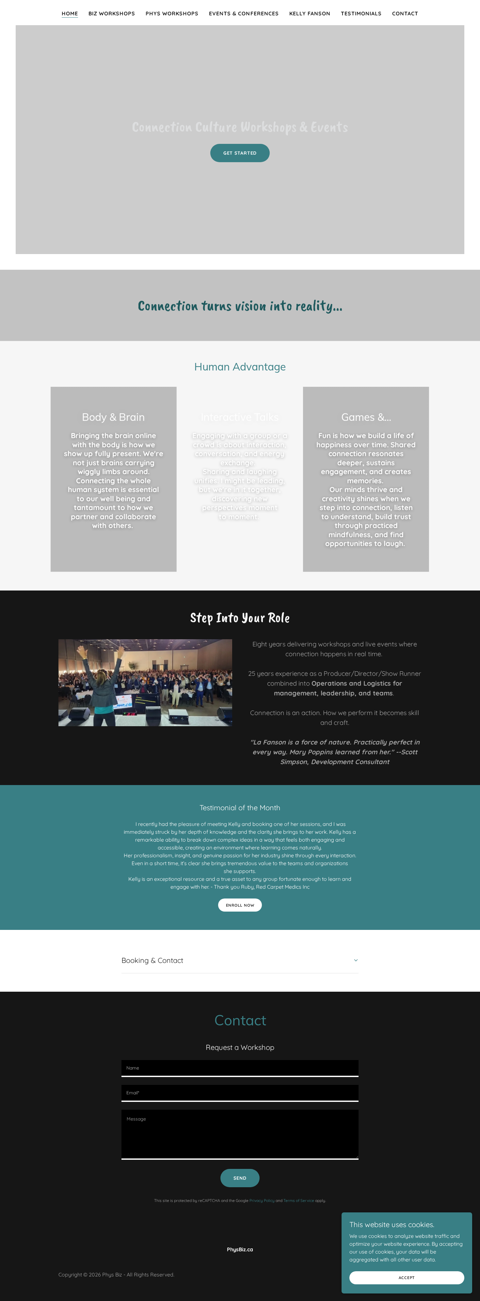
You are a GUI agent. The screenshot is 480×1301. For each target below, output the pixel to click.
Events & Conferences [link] (244, 13)
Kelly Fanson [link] (309, 13)
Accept (407, 1277)
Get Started (240, 153)
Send (240, 1178)
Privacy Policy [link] (262, 1200)
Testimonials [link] (361, 13)
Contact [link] (405, 13)
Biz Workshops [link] (111, 13)
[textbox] (239, 1068)
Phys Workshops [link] (172, 13)
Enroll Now (240, 905)
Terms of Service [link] (298, 1200)
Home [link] (70, 13)
